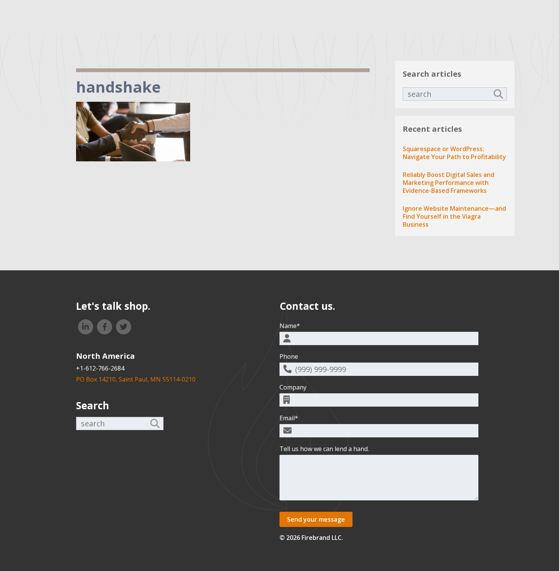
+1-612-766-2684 (100, 368)
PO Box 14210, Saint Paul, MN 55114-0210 (135, 379)
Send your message (316, 519)
